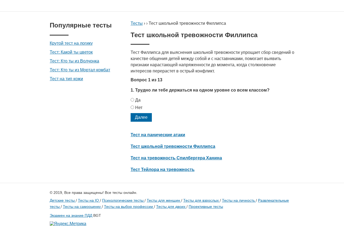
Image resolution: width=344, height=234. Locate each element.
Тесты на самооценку (82, 206)
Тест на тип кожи (66, 78)
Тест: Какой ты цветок (71, 52)
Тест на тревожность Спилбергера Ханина (176, 158)
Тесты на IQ (89, 200)
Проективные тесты (206, 206)
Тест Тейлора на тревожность (163, 169)
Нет (138, 107)
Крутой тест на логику (71, 43)
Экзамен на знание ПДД (71, 215)
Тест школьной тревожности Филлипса (173, 146)
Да (138, 100)
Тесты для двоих (171, 206)
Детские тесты (63, 200)
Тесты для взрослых (201, 200)
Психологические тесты (123, 200)
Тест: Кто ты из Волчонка (74, 61)
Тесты (137, 23)
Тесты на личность (239, 200)
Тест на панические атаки (158, 134)
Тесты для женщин (164, 200)
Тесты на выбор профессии (129, 206)
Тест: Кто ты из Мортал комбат (80, 70)
